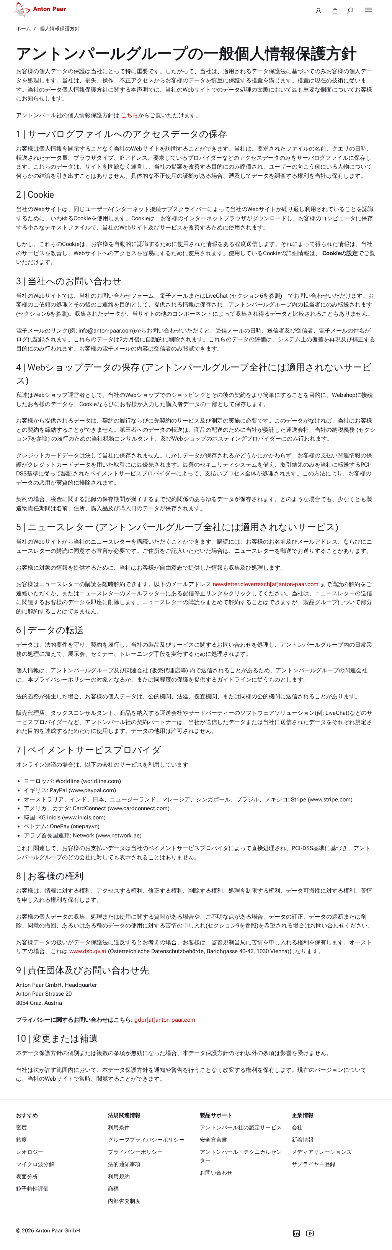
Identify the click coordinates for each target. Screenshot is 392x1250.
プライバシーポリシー (135, 1152)
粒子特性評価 (32, 1189)
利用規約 (119, 1176)
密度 (21, 1127)
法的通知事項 (124, 1164)
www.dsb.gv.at (87, 951)
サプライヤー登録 (313, 1164)
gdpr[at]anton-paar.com (164, 1019)
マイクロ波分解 (35, 1164)
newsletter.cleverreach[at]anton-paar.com (265, 584)
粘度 (21, 1140)
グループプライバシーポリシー (146, 1140)
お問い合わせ (216, 1173)
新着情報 (303, 1140)
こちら (129, 115)
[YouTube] (310, 1233)
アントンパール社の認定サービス (241, 1127)
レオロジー (29, 1152)
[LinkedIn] (296, 1233)
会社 (297, 1127)
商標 (113, 1189)
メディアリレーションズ (322, 1152)
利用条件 (119, 1127)
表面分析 (27, 1176)
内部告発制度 (124, 1201)
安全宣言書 (213, 1140)
